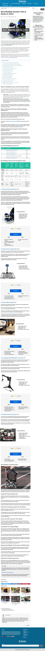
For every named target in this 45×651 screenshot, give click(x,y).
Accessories (17, 7)
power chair (25, 314)
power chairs (12, 252)
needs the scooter (12, 121)
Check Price (15, 234)
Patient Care (30, 3)
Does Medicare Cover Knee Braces (7, 609)
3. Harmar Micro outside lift (7, 72)
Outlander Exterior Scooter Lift (11, 157)
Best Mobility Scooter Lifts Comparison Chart (10, 68)
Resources (25, 637)
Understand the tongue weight (7, 81)
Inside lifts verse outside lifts (7, 77)
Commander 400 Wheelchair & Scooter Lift (13, 155)
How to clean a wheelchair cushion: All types (39, 32)
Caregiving (24, 3)
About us (24, 630)
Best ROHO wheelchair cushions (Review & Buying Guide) (39, 39)
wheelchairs (27, 44)
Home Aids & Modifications (15, 3)
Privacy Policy (25, 635)
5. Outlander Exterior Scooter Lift (8, 74)
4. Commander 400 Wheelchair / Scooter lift (9, 73)
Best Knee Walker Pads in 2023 (38, 29)
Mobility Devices (5, 3)
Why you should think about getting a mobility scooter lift (11, 64)
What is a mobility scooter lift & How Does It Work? (10, 62)
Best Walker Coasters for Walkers (39, 36)
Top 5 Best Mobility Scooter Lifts (8, 66)
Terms (24, 636)
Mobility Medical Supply (5, 7)
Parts (11, 5)
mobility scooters (7, 52)
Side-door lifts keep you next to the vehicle (9, 78)
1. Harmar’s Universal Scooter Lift (8, 69)
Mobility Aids (12, 7)
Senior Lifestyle (5, 5)
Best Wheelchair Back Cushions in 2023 (8, 610)
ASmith (4, 16)
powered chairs (7, 296)
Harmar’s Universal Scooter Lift (11, 150)
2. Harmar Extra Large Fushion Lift (8, 70)
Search (42, 9)
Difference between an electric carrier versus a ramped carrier (12, 65)
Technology (36, 3)
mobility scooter (19, 124)
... (27, 624)
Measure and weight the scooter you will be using (10, 82)
